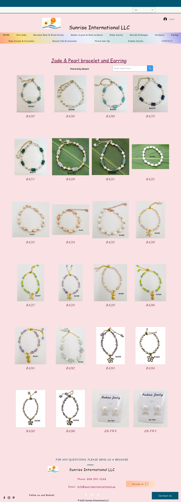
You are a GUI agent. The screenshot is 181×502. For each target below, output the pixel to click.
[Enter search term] (150, 68)
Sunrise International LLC (99, 27)
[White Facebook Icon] (86, 495)
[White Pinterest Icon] (98, 495)
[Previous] (18, 3)
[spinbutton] (30, 122)
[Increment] (43, 122)
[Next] (162, 3)
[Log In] (163, 19)
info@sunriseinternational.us (96, 486)
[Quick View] (30, 93)
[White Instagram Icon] (92, 495)
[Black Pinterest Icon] (13, 497)
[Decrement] (18, 122)
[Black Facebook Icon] (4, 497)
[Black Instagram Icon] (9, 497)
